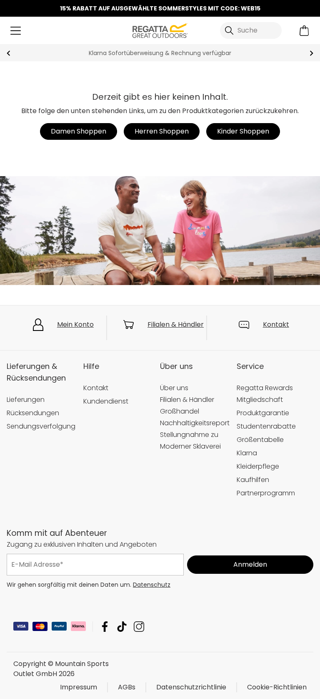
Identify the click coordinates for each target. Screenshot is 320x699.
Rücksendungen (33, 413)
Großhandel (179, 411)
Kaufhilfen (253, 480)
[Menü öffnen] (15, 30)
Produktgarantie (263, 413)
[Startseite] (160, 30)
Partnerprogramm (266, 493)
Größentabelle (260, 439)
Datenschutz (151, 584)
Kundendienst (105, 401)
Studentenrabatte (266, 426)
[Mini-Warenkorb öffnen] (304, 30)
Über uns (174, 388)
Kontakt (276, 324)
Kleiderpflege (258, 466)
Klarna (247, 453)
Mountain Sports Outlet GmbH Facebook (105, 626)
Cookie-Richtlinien (277, 687)
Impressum (78, 687)
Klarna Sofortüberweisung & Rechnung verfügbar (160, 53)
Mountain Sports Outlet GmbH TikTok (122, 626)
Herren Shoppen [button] (162, 131)
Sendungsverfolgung (41, 426)
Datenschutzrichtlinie (191, 687)
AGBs (126, 687)
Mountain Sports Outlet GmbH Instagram (139, 626)
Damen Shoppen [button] (78, 131)
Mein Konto (75, 324)
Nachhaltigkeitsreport (195, 423)
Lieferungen (26, 399)
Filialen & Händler (176, 324)
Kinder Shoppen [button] (243, 131)
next (311, 53)
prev (8, 53)
